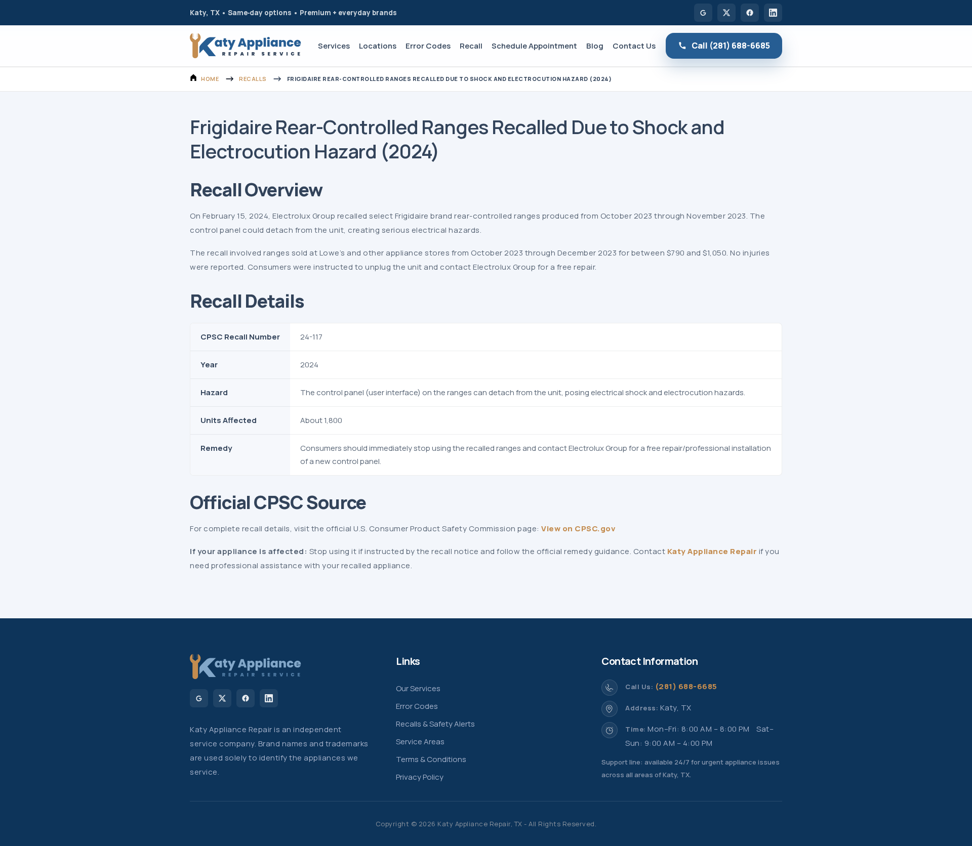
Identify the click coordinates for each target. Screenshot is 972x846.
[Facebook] (750, 13)
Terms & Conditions (431, 759)
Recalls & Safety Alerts (435, 723)
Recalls (253, 78)
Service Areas (420, 741)
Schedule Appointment (534, 45)
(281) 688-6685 (686, 686)
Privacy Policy (419, 777)
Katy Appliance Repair (712, 551)
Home (210, 78)
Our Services (418, 688)
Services (334, 45)
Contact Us (634, 45)
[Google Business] (703, 13)
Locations (377, 45)
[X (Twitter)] (726, 13)
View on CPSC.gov (578, 528)
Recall (471, 45)
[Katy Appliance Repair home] (245, 46)
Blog (594, 45)
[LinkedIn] (773, 13)
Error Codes (428, 45)
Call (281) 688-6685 (731, 45)
